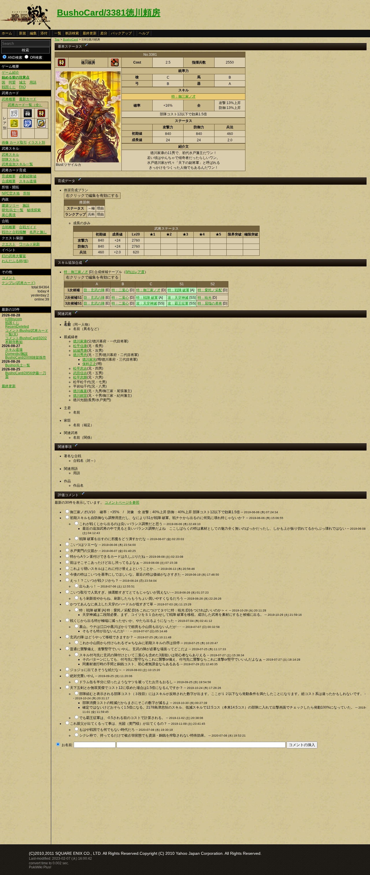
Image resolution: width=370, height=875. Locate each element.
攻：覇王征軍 (178, 303)
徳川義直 (80, 391)
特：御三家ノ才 (183, 96)
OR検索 (36, 57)
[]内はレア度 (135, 272)
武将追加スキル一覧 (17, 164)
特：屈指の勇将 (210, 303)
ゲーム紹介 (10, 73)
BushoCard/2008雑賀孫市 (25, 357)
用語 (32, 82)
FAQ (22, 87)
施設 (26, 205)
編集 (33, 33)
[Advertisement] (103, 794)
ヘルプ (144, 33)
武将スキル (10, 155)
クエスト (9, 244)
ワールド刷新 (29, 244)
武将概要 (9, 99)
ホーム (7, 33)
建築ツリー (10, 205)
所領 (26, 193)
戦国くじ (9, 87)
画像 (5, 142)
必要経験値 (27, 176)
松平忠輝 (80, 377)
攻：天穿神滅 (178, 298)
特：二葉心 (120, 290)
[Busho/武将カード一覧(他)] (14, 137)
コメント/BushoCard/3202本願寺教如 (26, 340)
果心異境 (9, 215)
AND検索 (15, 57)
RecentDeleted (17, 327)
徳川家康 (80, 341)
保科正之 (89, 364)
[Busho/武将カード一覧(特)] (41, 116)
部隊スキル (10, 159)
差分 (103, 33)
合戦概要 (9, 227)
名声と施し (38, 232)
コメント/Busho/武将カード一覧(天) (26, 332)
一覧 (57, 33)
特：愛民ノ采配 (210, 290)
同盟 (12, 82)
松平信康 (80, 346)
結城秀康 (80, 350)
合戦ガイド (27, 227)
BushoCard (70, 39)
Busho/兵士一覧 (17, 365)
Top (57, 39)
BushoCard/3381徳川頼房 (108, 12)
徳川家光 (89, 359)
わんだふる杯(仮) (15, 261)
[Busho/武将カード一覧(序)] (27, 127)
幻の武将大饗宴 (14, 256)
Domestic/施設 (16, 354)
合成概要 (9, 181)
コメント (9, 278)
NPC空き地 (11, 193)
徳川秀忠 (80, 355)
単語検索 (72, 33)
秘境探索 (34, 210)
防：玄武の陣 (94, 290)
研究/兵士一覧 (12, 210)
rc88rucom (13, 319)
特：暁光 (205, 298)
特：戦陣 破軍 (178, 290)
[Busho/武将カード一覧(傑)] (41, 127)
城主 (22, 82)
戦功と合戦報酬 (14, 232)
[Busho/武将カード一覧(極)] (27, 116)
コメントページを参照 (122, 502)
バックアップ (121, 33)
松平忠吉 (80, 368)
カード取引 (18, 142)
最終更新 (90, 33)
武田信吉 (80, 373)
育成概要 (9, 176)
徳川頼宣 (80, 396)
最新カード (27, 99)
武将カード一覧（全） (25, 105)
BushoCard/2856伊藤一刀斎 (25, 375)
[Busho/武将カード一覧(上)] (14, 127)
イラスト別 (36, 142)
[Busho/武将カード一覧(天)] (14, 116)
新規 (22, 33)
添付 (43, 33)
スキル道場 (27, 181)
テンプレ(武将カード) (18, 283)
